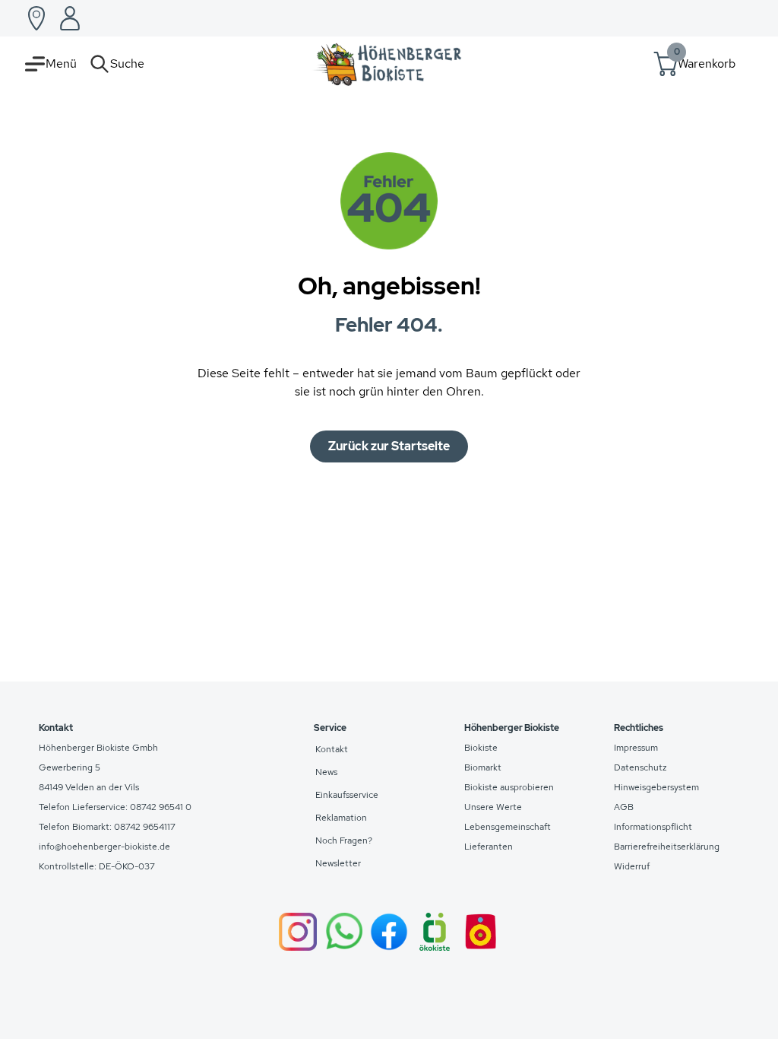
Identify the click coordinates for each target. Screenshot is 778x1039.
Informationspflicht (653, 827)
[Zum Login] (70, 18)
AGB (624, 807)
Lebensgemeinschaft (507, 827)
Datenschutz (640, 767)
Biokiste (481, 748)
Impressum (636, 748)
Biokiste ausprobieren (509, 787)
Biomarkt (482, 767)
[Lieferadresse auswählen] (36, 18)
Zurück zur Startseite (389, 446)
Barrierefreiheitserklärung (666, 846)
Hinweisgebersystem (656, 787)
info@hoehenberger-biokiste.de (104, 846)
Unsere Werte (493, 807)
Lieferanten (488, 846)
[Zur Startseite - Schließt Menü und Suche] (389, 64)
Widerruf (632, 866)
